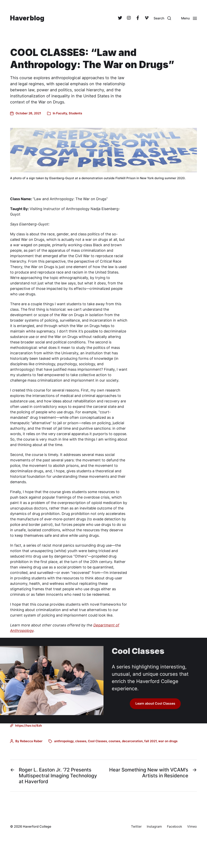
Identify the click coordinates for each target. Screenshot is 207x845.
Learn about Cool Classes (155, 703)
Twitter (136, 826)
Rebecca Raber (31, 741)
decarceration (132, 741)
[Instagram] (128, 18)
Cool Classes (97, 741)
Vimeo (192, 826)
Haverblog (27, 18)
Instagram (154, 826)
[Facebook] (137, 18)
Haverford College (37, 826)
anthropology (64, 741)
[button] (162, 18)
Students (75, 113)
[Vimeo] (146, 18)
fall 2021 (150, 741)
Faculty (61, 113)
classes (80, 741)
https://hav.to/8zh (28, 725)
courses (114, 741)
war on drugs (167, 741)
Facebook (174, 826)
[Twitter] (119, 18)
